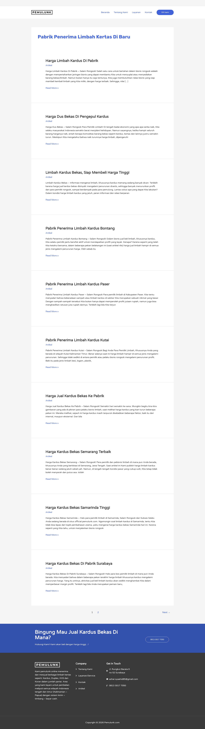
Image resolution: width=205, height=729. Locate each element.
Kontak (148, 12)
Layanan (136, 12)
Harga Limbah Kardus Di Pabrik (72, 61)
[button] (165, 12)
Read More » (52, 87)
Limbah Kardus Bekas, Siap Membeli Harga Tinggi (87, 172)
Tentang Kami (121, 12)
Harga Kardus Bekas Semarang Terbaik (78, 452)
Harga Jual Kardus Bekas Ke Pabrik (75, 396)
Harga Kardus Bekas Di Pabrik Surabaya (79, 563)
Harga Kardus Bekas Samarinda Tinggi (78, 507)
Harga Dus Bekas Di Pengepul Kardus (77, 116)
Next (166, 612)
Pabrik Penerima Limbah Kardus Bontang (80, 228)
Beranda (105, 12)
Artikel (49, 65)
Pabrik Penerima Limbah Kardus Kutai (77, 340)
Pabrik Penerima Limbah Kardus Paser (77, 284)
